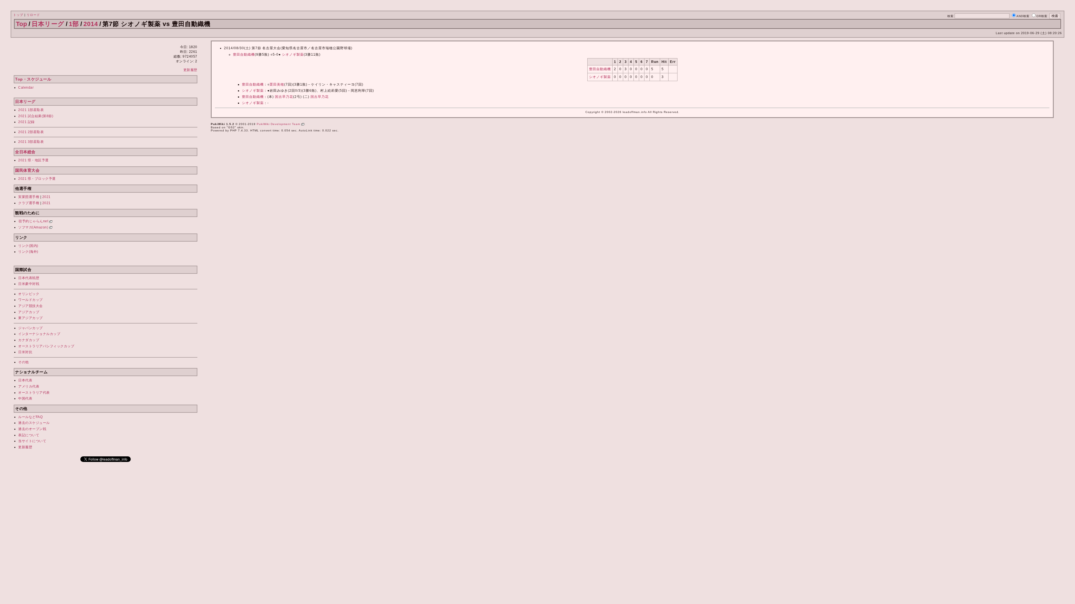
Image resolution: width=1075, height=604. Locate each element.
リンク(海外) (28, 252)
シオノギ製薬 (293, 54)
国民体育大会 (27, 170)
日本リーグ (48, 23)
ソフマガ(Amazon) (33, 227)
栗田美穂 (277, 84)
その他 (23, 362)
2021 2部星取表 (31, 132)
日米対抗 (25, 352)
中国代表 (25, 398)
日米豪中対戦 (28, 284)
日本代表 (25, 380)
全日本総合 (25, 152)
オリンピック (28, 294)
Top (21, 23)
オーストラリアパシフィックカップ (46, 346)
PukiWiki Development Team (279, 124)
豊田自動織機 (244, 54)
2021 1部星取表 (31, 110)
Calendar (26, 87)
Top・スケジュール (33, 79)
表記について (28, 435)
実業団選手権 (28, 197)
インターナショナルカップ (39, 334)
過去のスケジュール (34, 423)
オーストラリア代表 (34, 393)
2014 (90, 23)
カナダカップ (28, 340)
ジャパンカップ (30, 328)
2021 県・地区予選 (33, 160)
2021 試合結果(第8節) (35, 116)
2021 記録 (26, 122)
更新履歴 (190, 70)
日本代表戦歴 (28, 278)
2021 (46, 197)
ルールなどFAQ (30, 417)
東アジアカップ (30, 318)
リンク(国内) (28, 246)
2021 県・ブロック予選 (37, 179)
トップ (18, 14)
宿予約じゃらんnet (33, 221)
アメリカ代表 (28, 386)
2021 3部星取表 (31, 142)
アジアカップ (28, 312)
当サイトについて (32, 441)
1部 (74, 23)
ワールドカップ (30, 300)
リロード (33, 14)
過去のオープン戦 (32, 429)
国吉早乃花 (284, 97)
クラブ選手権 (28, 203)
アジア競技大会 (30, 306)
